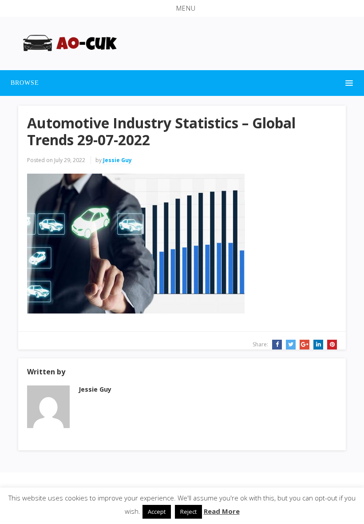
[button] (182, 8)
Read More (222, 511)
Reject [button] (188, 512)
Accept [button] (157, 512)
